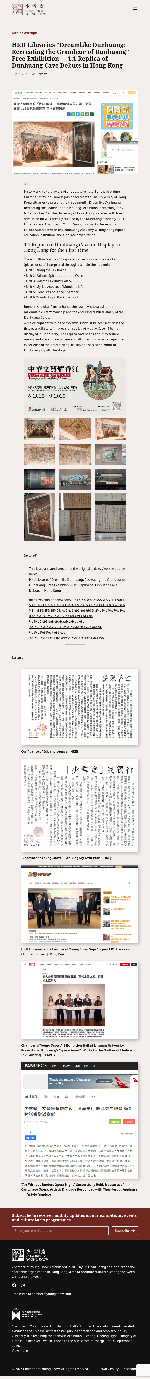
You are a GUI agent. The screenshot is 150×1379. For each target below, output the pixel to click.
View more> (20, 1350)
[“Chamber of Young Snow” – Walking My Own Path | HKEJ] (79, 805)
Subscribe (122, 1230)
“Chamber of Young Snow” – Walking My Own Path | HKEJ (66, 858)
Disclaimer (130, 1369)
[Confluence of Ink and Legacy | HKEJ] (79, 707)
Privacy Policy (109, 1369)
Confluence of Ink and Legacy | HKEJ (49, 751)
